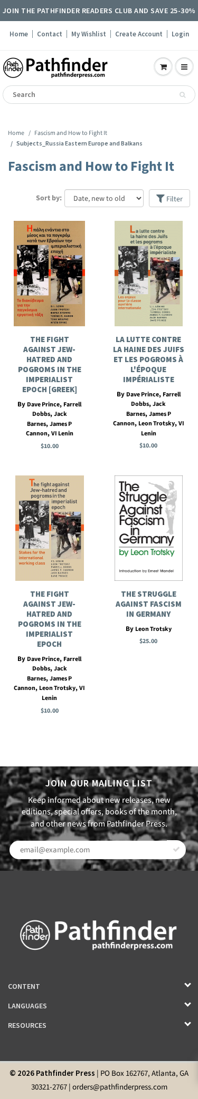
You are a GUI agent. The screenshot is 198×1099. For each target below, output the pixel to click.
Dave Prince (43, 404)
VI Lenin (62, 433)
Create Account (139, 34)
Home (19, 34)
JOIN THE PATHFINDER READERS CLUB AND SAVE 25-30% (99, 10)
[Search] (182, 94)
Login (180, 34)
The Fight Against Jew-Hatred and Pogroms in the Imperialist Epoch (49, 619)
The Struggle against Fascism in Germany (149, 604)
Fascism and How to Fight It (70, 133)
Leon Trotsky (156, 423)
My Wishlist (88, 34)
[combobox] (99, 94)
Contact (49, 34)
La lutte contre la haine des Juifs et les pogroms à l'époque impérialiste (148, 359)
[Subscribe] (176, 849)
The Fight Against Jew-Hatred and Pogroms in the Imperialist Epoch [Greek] (49, 364)
